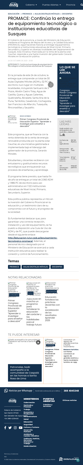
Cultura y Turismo (31, 427)
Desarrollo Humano (28, 431)
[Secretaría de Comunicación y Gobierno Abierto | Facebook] (5, 427)
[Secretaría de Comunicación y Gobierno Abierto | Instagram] (15, 427)
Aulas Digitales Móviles (35, 267)
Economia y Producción (29, 413)
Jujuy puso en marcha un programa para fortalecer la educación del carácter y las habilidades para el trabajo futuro (34, 311)
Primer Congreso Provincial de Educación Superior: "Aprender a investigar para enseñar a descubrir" (35, 123)
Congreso (14, 295)
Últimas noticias (70, 400)
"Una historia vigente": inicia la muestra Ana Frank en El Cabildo (65, 161)
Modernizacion (30, 446)
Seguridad (28, 425)
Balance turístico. (71, 349)
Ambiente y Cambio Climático (31, 435)
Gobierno (30, 5)
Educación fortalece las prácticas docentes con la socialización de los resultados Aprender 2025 (52, 309)
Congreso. (65, 90)
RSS (5, 456)
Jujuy (30, 293)
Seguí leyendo (25, 116)
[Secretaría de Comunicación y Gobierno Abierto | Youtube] (20, 427)
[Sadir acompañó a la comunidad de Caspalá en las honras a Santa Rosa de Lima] (25, 351)
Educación (51, 291)
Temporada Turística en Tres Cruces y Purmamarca (65, 151)
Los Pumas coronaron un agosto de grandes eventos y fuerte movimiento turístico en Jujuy (71, 357)
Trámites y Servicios (47, 405)
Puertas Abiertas (50, 5)
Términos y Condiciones (11, 454)
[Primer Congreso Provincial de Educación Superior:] (15, 297)
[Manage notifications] (78, 460)
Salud (26, 419)
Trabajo (27, 409)
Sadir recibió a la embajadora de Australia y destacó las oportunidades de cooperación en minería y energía (67, 133)
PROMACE (14, 267)
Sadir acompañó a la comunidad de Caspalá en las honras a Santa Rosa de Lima (24, 372)
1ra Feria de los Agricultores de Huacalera (65, 143)
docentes (57, 267)
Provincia (70, 5)
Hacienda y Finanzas (28, 406)
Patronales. (17, 367)
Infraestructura (30, 416)
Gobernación (29, 402)
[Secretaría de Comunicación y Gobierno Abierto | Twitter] (10, 427)
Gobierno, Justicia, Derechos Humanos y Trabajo (32, 441)
